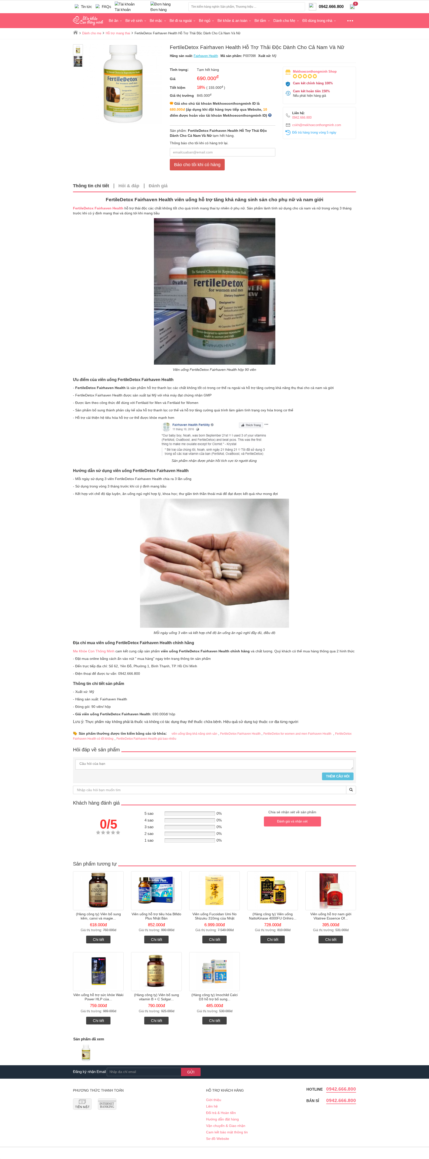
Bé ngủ (204, 20)
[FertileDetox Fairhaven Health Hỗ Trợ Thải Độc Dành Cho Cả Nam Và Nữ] (86, 1054)
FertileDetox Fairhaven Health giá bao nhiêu (146, 738)
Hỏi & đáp (128, 185)
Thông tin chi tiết (91, 185)
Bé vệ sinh (134, 20)
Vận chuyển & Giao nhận (225, 1126)
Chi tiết (98, 939)
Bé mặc (156, 20)
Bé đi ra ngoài (181, 20)
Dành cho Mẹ (284, 20)
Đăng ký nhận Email (89, 1071)
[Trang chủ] (75, 32)
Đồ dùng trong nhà (317, 20)
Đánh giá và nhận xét (292, 821)
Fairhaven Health (206, 56)
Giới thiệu (213, 1100)
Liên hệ (212, 1106)
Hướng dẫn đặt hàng (222, 1119)
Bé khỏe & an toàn (232, 20)
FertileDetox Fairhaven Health (240, 733)
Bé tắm (260, 20)
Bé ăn (113, 20)
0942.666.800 (302, 117)
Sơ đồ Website (217, 1139)
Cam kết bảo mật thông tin (227, 1132)
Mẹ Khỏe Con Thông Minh (93, 651)
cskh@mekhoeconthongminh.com (316, 125)
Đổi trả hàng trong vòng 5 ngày (314, 132)
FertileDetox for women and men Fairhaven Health (297, 733)
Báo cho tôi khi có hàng (197, 164)
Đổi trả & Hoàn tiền (221, 1113)
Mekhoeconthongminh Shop (315, 71)
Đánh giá (158, 185)
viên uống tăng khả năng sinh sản (194, 733)
